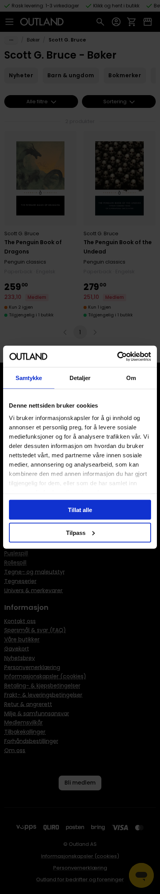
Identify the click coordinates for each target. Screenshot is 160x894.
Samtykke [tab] (29, 378)
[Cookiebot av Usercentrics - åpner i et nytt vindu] (117, 356)
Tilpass (75, 532)
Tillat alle (80, 510)
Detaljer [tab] (80, 378)
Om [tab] (131, 378)
